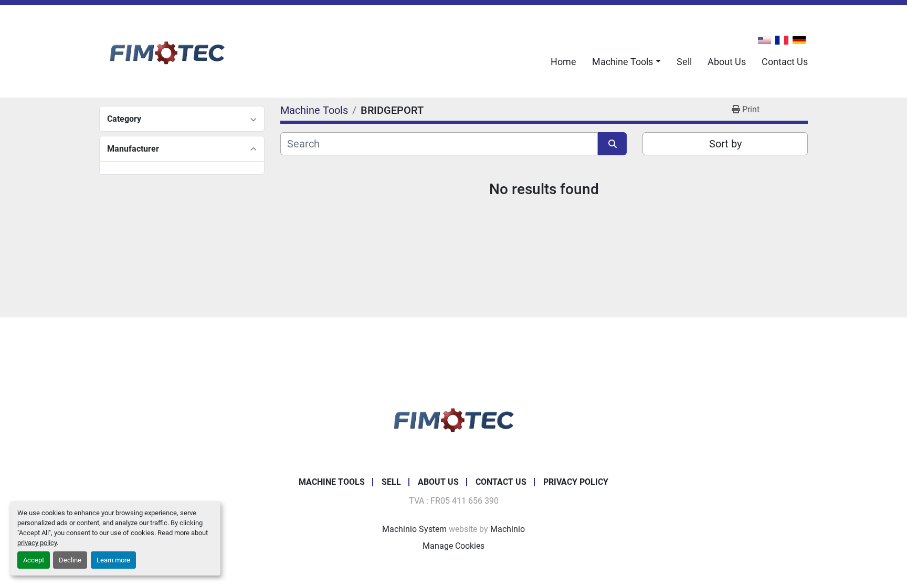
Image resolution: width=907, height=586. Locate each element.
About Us (727, 61)
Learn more (113, 560)
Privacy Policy (575, 482)
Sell (684, 61)
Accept (33, 560)
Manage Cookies (453, 546)
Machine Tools (622, 61)
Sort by (725, 143)
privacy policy (37, 543)
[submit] (612, 143)
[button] (626, 62)
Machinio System (414, 529)
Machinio (507, 529)
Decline (70, 560)
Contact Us (785, 61)
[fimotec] (453, 418)
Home (563, 61)
